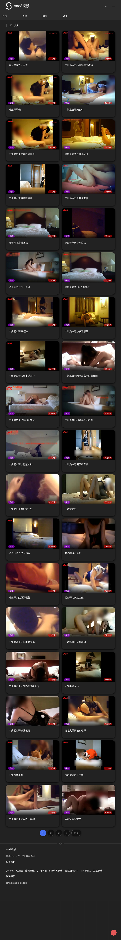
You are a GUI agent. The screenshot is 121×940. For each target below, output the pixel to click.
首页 (24, 15)
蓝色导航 (30, 870)
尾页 (76, 832)
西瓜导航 (97, 870)
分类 (65, 15)
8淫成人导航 (55, 870)
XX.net (19, 870)
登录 (4, 15)
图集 (44, 15)
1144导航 (86, 870)
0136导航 (42, 870)
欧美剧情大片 (72, 870)
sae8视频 (22, 6)
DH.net (10, 870)
